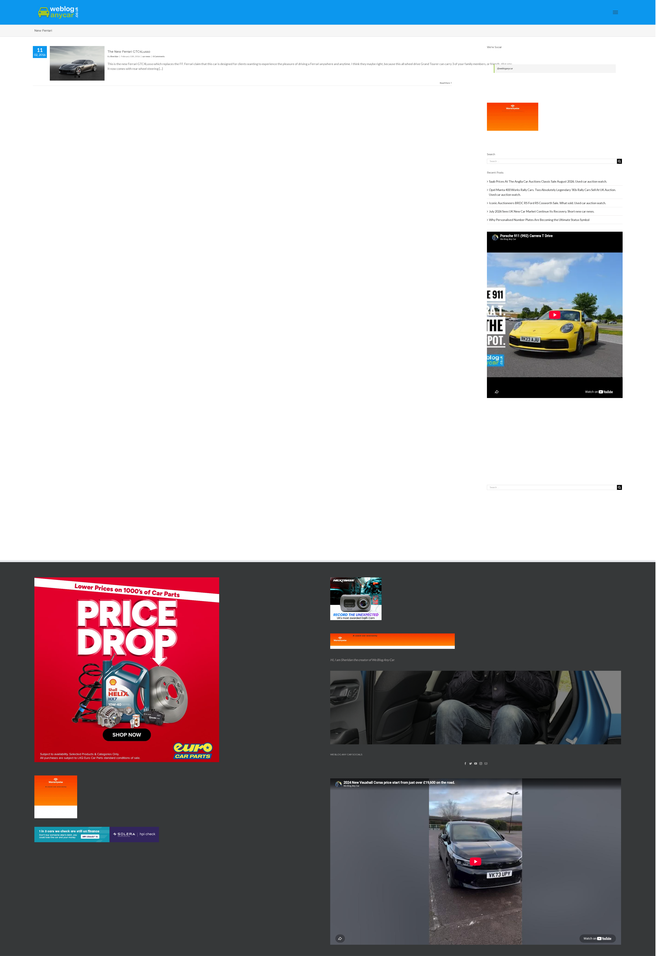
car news (146, 56)
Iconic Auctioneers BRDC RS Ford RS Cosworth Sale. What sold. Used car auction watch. (547, 203)
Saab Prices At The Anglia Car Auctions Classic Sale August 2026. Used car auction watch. (548, 181)
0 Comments (159, 56)
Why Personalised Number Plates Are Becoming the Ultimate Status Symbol (539, 220)
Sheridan (114, 56)
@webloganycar (505, 68)
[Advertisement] (555, 448)
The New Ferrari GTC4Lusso (128, 52)
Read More (445, 83)
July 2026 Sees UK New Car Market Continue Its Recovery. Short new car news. (541, 211)
